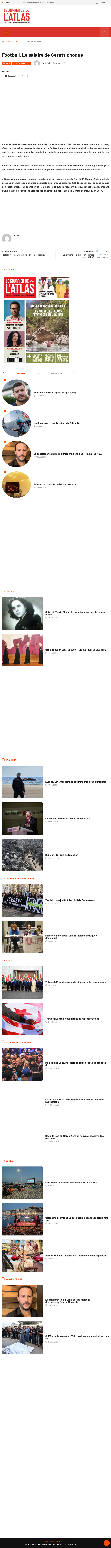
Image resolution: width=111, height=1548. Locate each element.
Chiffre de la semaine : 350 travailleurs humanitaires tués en (77, 1337)
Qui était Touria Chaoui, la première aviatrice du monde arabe (75, 613)
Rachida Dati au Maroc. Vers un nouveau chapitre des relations (74, 1137)
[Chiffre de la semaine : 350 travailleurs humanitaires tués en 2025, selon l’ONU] (22, 1337)
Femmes (48, 933)
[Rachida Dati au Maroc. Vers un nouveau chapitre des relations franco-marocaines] (22, 1137)
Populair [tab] (56, 373)
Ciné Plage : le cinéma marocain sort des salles (71, 1182)
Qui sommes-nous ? (51, 1541)
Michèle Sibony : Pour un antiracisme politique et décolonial (72, 936)
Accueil (19, 42)
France (48, 897)
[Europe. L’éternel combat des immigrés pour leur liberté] (22, 782)
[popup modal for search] (104, 32)
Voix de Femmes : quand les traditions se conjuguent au (76, 1255)
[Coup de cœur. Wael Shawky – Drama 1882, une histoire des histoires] (22, 650)
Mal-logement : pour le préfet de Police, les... (58, 423)
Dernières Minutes (21, 63)
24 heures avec (51, 1133)
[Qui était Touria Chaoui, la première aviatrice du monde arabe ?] (22, 613)
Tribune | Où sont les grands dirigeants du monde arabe (75, 982)
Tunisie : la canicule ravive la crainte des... (57, 484)
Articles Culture (52, 609)
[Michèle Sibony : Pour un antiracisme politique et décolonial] (22, 937)
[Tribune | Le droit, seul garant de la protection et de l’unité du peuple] (22, 1019)
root (43, 63)
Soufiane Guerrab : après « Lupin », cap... (56, 392)
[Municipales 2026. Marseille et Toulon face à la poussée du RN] (22, 1064)
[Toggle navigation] (6, 32)
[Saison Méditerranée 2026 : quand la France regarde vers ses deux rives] (22, 1219)
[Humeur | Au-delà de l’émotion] (22, 855)
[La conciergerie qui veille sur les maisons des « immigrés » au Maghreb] (22, 1301)
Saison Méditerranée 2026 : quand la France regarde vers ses (76, 1219)
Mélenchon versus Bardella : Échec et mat (68, 818)
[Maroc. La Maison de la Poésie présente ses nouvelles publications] (22, 1101)
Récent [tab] (21, 373)
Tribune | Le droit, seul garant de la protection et (72, 1018)
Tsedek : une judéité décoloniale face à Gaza (70, 900)
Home (8, 42)
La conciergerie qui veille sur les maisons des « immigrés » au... (68, 453)
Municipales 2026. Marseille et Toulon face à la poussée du (75, 1064)
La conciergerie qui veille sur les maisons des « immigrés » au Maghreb (67, 1301)
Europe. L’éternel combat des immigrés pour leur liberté (75, 781)
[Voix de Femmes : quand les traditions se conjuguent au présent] (22, 1256)
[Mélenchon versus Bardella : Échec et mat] (22, 818)
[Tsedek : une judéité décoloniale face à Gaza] (22, 900)
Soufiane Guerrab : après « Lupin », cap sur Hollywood (33, 3)
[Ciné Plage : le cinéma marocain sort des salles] (22, 1182)
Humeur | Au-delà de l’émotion (61, 854)
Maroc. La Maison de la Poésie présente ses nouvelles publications (74, 1100)
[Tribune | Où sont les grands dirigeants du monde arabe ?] (22, 982)
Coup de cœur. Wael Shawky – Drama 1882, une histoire (75, 649)
